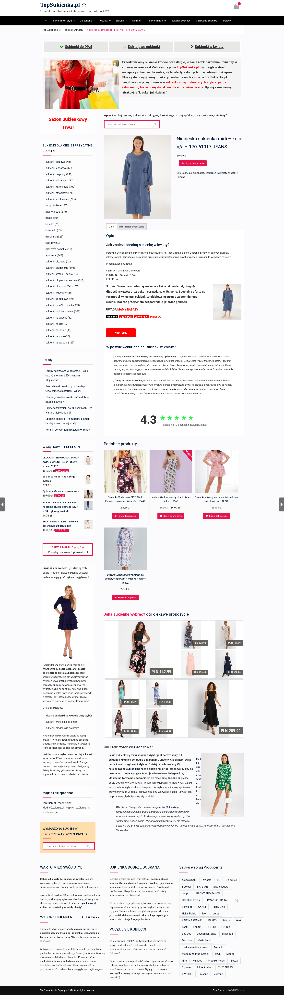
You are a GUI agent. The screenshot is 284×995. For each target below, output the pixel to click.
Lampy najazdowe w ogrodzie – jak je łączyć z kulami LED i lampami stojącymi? (67, 375)
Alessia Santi (189, 879)
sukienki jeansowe (56, 168)
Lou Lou (186, 933)
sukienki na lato (54, 323)
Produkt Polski (216, 960)
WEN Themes (237, 990)
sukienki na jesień (56, 330)
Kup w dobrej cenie (195, 163)
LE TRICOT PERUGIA (218, 927)
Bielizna (120, 20)
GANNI (202, 906)
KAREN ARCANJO (192, 920)
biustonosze (53, 211)
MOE (218, 953)
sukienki (131, 768)
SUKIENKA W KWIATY (140, 747)
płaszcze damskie (56, 249)
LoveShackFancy (206, 933)
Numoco (197, 960)
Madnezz (227, 933)
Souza (234, 960)
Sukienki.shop (204, 967)
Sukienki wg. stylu (62, 20)
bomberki (51, 230)
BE (218, 879)
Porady (227, 20)
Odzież (103, 20)
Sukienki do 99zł (78, 47)
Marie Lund (204, 940)
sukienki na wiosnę (56, 317)
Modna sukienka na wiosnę (198, 771)
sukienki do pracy (56, 174)
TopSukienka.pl (170, 807)
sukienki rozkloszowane (59, 311)
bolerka (50, 224)
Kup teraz (121, 332)
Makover (187, 940)
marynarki (51, 236)
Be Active (231, 879)
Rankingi (136, 20)
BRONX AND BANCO (208, 893)
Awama (207, 879)
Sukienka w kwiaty (180, 365)
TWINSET (187, 974)
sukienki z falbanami (57, 199)
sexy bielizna (53, 205)
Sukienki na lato (157, 20)
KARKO (212, 920)
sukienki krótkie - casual (59, 274)
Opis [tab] (111, 226)
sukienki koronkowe (57, 186)
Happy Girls (218, 906)
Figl (237, 900)
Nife (184, 960)
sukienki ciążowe (55, 261)
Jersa (216, 913)
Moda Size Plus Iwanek (195, 953)
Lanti (185, 927)
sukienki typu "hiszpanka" (60, 305)
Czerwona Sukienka (206, 20)
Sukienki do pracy (181, 20)
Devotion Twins (191, 900)
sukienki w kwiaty (74, 30)
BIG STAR (202, 886)
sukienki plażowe (55, 161)
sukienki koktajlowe (57, 180)
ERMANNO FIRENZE (217, 900)
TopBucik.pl (49, 803)
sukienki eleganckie (57, 267)
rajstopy (50, 242)
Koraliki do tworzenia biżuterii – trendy (68, 429)
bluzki (49, 217)
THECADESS (225, 967)
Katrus (226, 920)
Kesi (238, 920)
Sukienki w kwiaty (209, 47)
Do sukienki (86, 20)
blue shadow (220, 886)
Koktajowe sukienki (144, 47)
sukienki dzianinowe (57, 193)
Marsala (218, 947)
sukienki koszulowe (57, 299)
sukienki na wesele (57, 342)
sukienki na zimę (55, 336)
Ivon (204, 913)
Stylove (186, 967)
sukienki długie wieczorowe (62, 280)
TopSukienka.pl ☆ (63, 4)
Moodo (230, 953)
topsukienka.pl (88, 903)
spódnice (51, 255)
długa (67, 933)
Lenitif (197, 927)
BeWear (186, 886)
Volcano (218, 974)
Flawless (187, 906)
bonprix (186, 893)
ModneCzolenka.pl (53, 807)
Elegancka (89, 933)
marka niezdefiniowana (195, 947)
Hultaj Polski (189, 913)
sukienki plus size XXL (59, 286)
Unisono (181, 177)
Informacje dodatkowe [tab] (131, 226)
